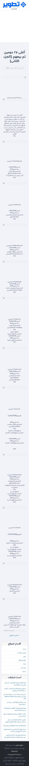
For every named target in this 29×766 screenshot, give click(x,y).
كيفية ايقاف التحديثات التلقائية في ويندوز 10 (14, 725)
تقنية (24, 664)
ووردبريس (23, 667)
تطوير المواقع (14, 635)
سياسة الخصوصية (14, 754)
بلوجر (24, 656)
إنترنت (24, 649)
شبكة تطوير (14, 5)
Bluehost (14, 751)
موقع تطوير (19, 745)
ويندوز (24, 671)
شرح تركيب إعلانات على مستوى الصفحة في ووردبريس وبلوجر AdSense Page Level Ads (14, 696)
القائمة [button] (13, 9)
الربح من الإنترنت (21, 652)
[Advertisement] (14, 26)
